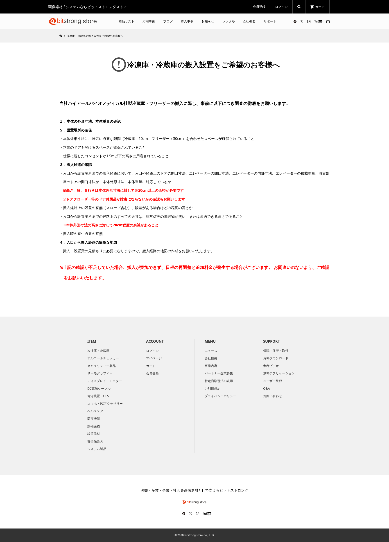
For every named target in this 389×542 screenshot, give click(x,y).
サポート (270, 21)
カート (151, 366)
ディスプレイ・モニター (104, 381)
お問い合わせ (272, 396)
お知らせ (207, 21)
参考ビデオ (271, 366)
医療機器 (93, 418)
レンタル (228, 21)
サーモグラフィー (100, 373)
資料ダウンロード (275, 358)
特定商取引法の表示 (219, 381)
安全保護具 (95, 441)
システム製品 (96, 449)
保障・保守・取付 (275, 351)
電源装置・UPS (98, 396)
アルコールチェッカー (103, 358)
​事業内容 (211, 366)
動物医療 (93, 426)
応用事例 (148, 21)
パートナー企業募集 (219, 373)
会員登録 (259, 6)
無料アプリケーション (279, 373)
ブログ (168, 21)
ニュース (211, 351)
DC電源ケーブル (99, 388)
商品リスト (126, 21)
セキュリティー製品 (101, 366)
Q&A (266, 388)
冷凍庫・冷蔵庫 (98, 351)
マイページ (154, 358)
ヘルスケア (95, 411)
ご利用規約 (212, 388)
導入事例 (187, 21)
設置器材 (93, 434)
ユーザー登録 (272, 381)
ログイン (281, 6)
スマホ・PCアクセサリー (105, 403)
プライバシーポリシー (220, 396)
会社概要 (249, 21)
